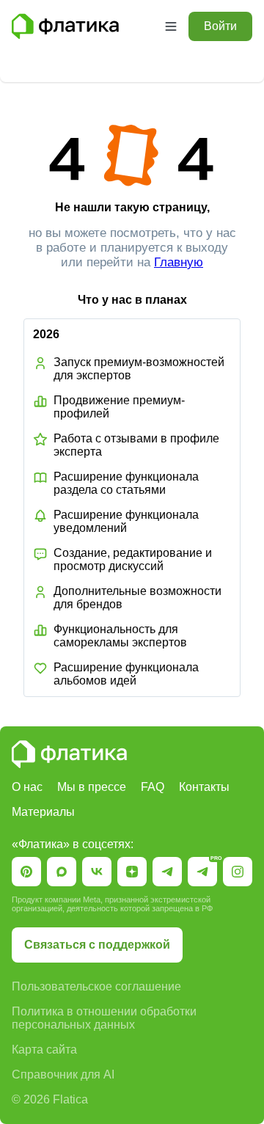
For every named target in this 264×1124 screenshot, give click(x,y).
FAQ (152, 787)
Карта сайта (44, 1049)
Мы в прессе (91, 787)
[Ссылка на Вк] (96, 871)
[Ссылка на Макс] (61, 871)
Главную (178, 262)
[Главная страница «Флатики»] (82, 26)
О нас (27, 787)
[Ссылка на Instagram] (237, 871)
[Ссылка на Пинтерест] (26, 871)
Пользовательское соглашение (96, 986)
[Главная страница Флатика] (69, 754)
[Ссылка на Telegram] (167, 871)
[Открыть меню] (171, 26)
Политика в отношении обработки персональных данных (104, 1018)
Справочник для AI (63, 1074)
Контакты (204, 787)
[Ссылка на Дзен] (132, 871)
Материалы (43, 812)
